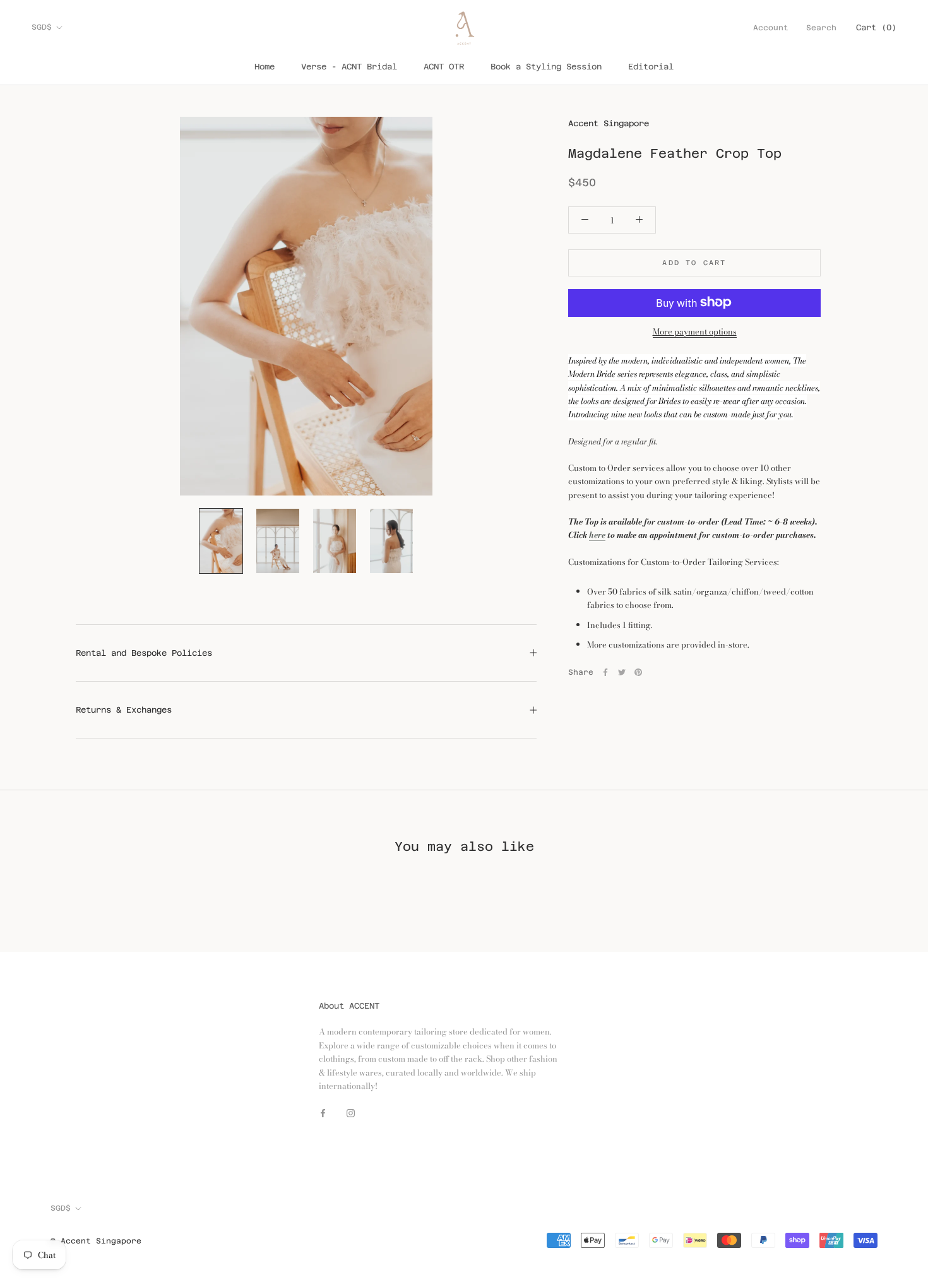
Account (770, 27)
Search (821, 27)
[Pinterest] (638, 672)
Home (264, 66)
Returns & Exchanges (124, 710)
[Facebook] (605, 672)
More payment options (695, 330)
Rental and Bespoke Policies (144, 653)
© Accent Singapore (96, 1241)
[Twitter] (622, 672)
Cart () (876, 27)
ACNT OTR (444, 66)
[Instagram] (351, 1112)
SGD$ (42, 27)
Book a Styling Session (546, 66)
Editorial (651, 66)
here (597, 534)
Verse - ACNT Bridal (349, 66)
